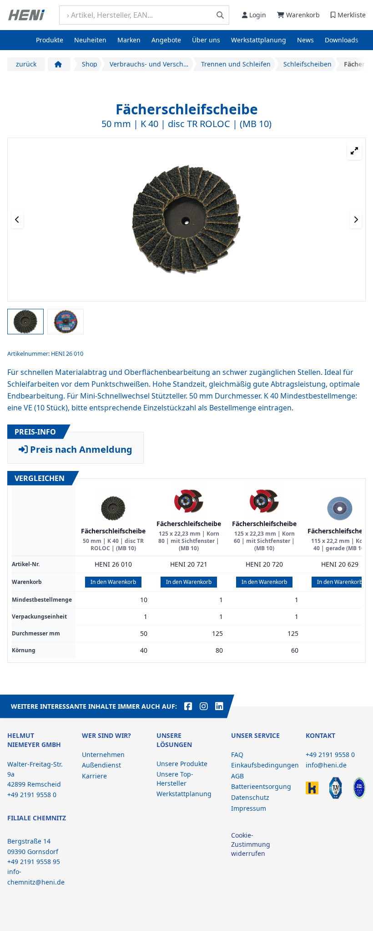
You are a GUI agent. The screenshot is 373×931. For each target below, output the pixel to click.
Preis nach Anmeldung (80, 449)
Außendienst (101, 765)
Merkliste (352, 14)
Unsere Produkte (181, 763)
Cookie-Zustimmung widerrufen (250, 844)
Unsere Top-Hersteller (174, 779)
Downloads (341, 40)
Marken (129, 40)
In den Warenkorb (113, 582)
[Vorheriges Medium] (17, 219)
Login (257, 14)
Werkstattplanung (258, 40)
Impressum (248, 808)
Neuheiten (90, 40)
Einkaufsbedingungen (265, 765)
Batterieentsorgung (261, 786)
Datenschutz (250, 797)
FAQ (237, 754)
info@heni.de (326, 765)
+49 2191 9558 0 (330, 754)
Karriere (94, 776)
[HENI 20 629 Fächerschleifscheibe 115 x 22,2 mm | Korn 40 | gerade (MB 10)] (339, 508)
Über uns (206, 40)
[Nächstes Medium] (356, 219)
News (305, 40)
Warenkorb (303, 14)
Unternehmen (103, 754)
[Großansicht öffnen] (354, 151)
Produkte (49, 40)
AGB (237, 776)
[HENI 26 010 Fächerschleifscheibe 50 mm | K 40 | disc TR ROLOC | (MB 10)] (113, 508)
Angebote (166, 40)
